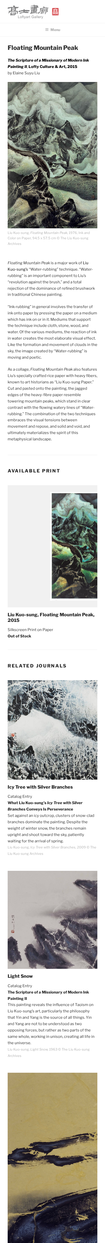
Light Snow (20, 976)
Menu (55, 29)
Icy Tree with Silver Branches (40, 787)
